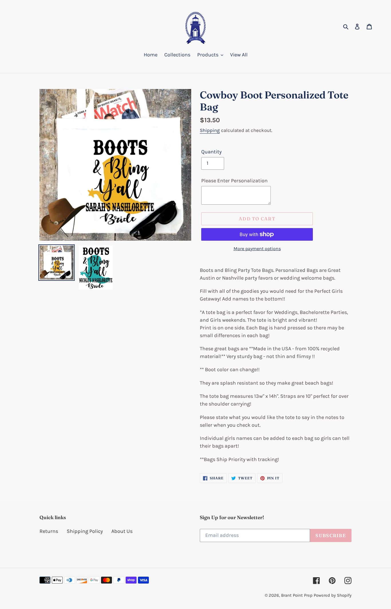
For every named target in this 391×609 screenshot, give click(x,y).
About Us (122, 531)
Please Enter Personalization (234, 180)
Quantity (211, 152)
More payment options (257, 248)
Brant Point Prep (297, 595)
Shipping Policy (85, 531)
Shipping (210, 130)
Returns (49, 531)
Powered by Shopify (332, 595)
